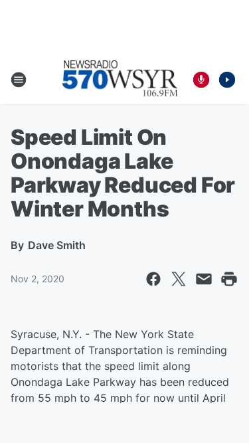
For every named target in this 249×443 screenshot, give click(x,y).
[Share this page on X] (178, 279)
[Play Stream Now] (227, 80)
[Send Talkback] (201, 80)
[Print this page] (229, 279)
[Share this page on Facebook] (153, 279)
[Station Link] (120, 79)
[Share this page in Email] (204, 279)
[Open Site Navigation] (19, 80)
